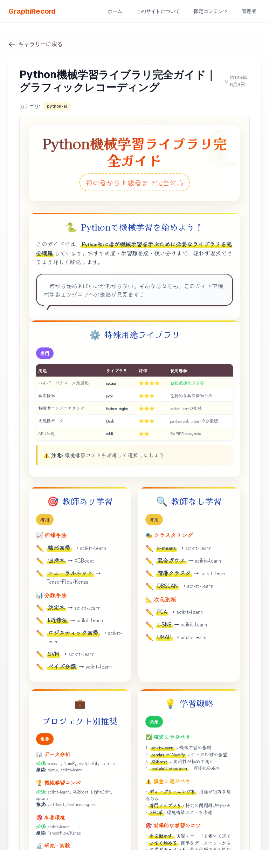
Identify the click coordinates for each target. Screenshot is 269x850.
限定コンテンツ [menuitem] (211, 11)
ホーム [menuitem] (115, 11)
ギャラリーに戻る (40, 44)
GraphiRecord (32, 11)
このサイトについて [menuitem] (158, 11)
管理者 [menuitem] (249, 11)
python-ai (57, 106)
